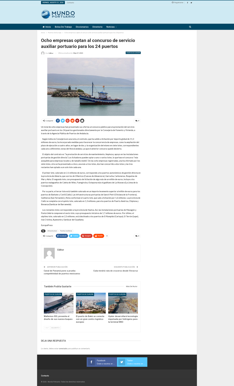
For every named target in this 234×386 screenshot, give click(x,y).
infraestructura (52, 231)
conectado (63, 348)
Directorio (97, 27)
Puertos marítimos (66, 231)
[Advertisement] (143, 14)
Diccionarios (82, 27)
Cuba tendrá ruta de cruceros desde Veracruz (115, 271)
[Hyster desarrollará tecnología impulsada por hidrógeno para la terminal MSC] (123, 303)
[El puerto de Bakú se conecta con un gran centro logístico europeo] (91, 303)
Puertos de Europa (133, 52)
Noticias (110, 27)
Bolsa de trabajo (63, 27)
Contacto (70, 3)
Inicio (48, 27)
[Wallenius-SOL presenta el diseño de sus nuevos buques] (59, 303)
